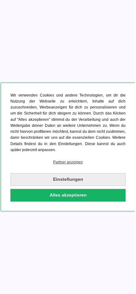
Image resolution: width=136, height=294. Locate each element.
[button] (68, 162)
